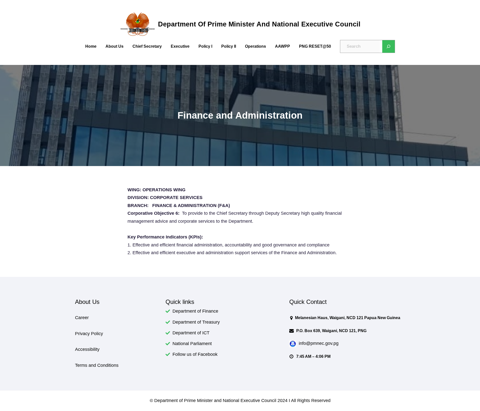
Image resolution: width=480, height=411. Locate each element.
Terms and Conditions (96, 365)
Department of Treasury (196, 322)
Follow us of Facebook (195, 354)
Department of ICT (191, 332)
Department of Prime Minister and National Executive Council (259, 24)
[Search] (388, 46)
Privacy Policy (89, 333)
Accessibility (87, 349)
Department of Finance (195, 311)
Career (82, 317)
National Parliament (192, 343)
